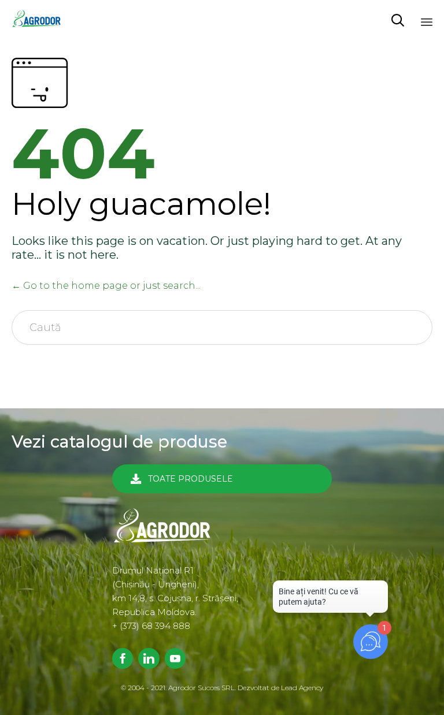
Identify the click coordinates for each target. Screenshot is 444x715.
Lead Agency (302, 687)
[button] (222, 478)
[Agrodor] (40, 20)
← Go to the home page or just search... (106, 285)
